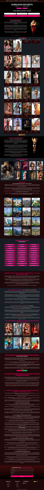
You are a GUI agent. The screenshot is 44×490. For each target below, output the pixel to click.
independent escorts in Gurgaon (25, 397)
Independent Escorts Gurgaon (34, 248)
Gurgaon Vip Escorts (22, 261)
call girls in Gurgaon (20, 154)
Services (8, 485)
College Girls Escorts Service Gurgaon (34, 265)
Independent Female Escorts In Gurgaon (22, 263)
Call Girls (27, 185)
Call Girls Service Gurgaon (34, 252)
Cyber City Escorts (10, 263)
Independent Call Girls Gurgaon (10, 259)
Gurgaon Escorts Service (22, 250)
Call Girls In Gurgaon (33, 244)
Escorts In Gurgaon (34, 246)
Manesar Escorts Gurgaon (10, 265)
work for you (36, 439)
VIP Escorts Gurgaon (15, 294)
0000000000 (19, 8)
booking (12, 142)
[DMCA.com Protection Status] (36, 481)
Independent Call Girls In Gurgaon (22, 248)
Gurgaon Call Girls (10, 246)
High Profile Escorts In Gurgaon (34, 263)
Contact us (17, 486)
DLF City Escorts (10, 261)
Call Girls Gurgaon (22, 246)
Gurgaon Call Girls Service (10, 252)
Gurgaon (22, 461)
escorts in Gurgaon (14, 277)
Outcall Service (20, 370)
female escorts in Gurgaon (12, 384)
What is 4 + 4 (13, 472)
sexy (13, 299)
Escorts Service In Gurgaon (22, 259)
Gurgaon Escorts (22, 244)
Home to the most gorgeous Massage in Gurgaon (20, 305)
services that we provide (18, 307)
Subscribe (22, 476)
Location (8, 486)
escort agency (37, 393)
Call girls (26, 184)
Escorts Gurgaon (10, 248)
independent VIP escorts (9, 301)
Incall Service (25, 370)
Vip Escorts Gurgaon (22, 265)
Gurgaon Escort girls (16, 147)
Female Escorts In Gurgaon (34, 250)
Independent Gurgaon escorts (16, 185)
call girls (18, 407)
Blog (17, 485)
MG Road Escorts (34, 261)
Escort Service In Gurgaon (10, 244)
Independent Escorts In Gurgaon (10, 250)
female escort (30, 452)
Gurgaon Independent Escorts (22, 252)
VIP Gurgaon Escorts (29, 290)
